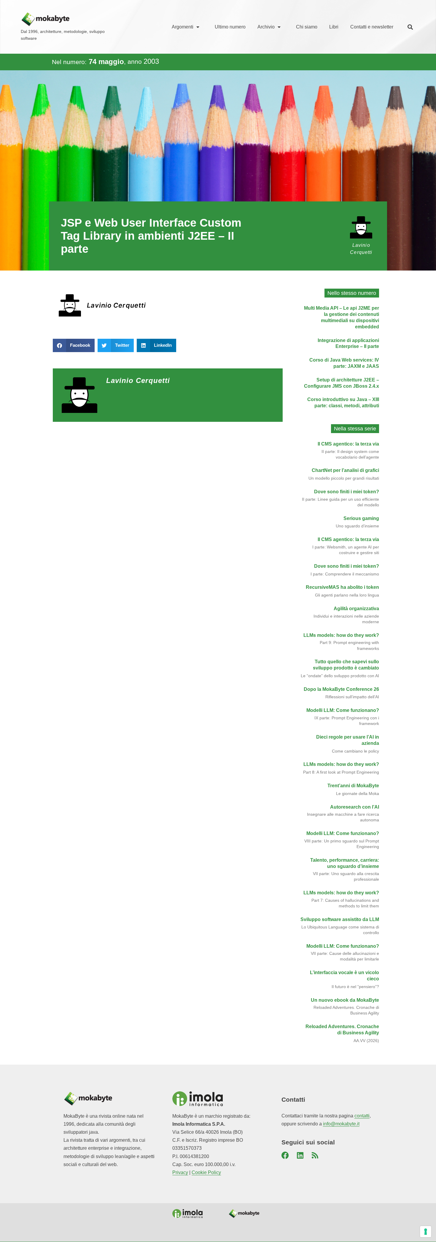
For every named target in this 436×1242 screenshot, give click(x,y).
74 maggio (106, 62)
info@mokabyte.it (341, 1123)
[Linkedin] (300, 1155)
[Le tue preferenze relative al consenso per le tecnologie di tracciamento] (425, 1231)
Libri (333, 26)
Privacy (180, 1172)
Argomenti (182, 26)
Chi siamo (306, 26)
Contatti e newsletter (371, 26)
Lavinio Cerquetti (116, 305)
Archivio (266, 26)
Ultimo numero (230, 26)
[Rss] (315, 1155)
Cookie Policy (206, 1172)
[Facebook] (285, 1155)
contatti (362, 1115)
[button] (410, 27)
